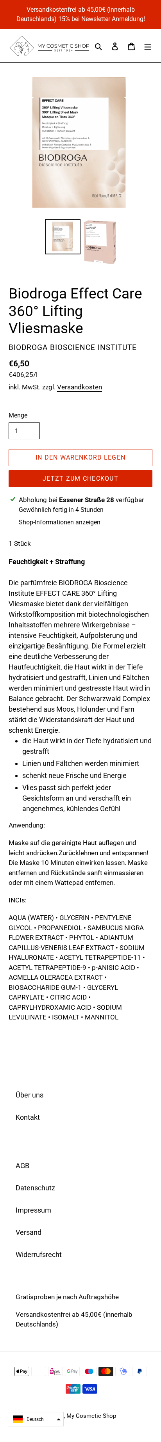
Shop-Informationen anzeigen (59, 522)
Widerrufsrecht (39, 1254)
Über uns (29, 1095)
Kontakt (28, 1117)
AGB (22, 1165)
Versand (28, 1232)
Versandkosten (79, 387)
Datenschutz (35, 1188)
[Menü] (148, 46)
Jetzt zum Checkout (80, 478)
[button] (36, 1419)
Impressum (33, 1210)
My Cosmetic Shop (91, 1415)
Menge (18, 415)
